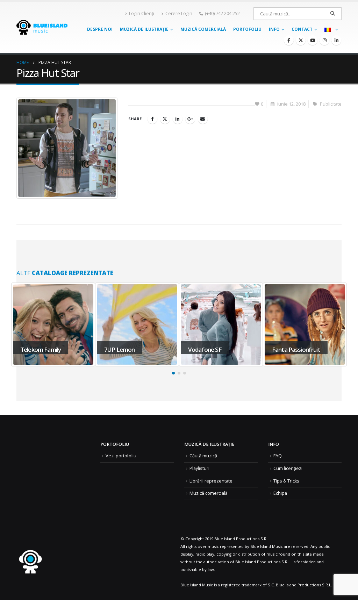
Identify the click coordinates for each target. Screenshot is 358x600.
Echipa (280, 493)
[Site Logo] (41, 27)
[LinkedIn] (336, 40)
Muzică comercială (203, 29)
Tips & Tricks (286, 481)
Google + (190, 119)
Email (203, 119)
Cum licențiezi (287, 468)
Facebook (152, 119)
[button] (173, 373)
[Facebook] (289, 40)
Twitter (165, 119)
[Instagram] (324, 40)
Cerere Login (178, 13)
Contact (302, 29)
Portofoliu (247, 29)
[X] (301, 40)
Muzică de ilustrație (144, 29)
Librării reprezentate (210, 481)
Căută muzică (203, 456)
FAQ (277, 456)
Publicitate (331, 104)
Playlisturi (199, 468)
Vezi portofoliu (121, 456)
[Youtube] (312, 40)
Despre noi (100, 29)
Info (274, 29)
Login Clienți (141, 13)
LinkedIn (177, 119)
